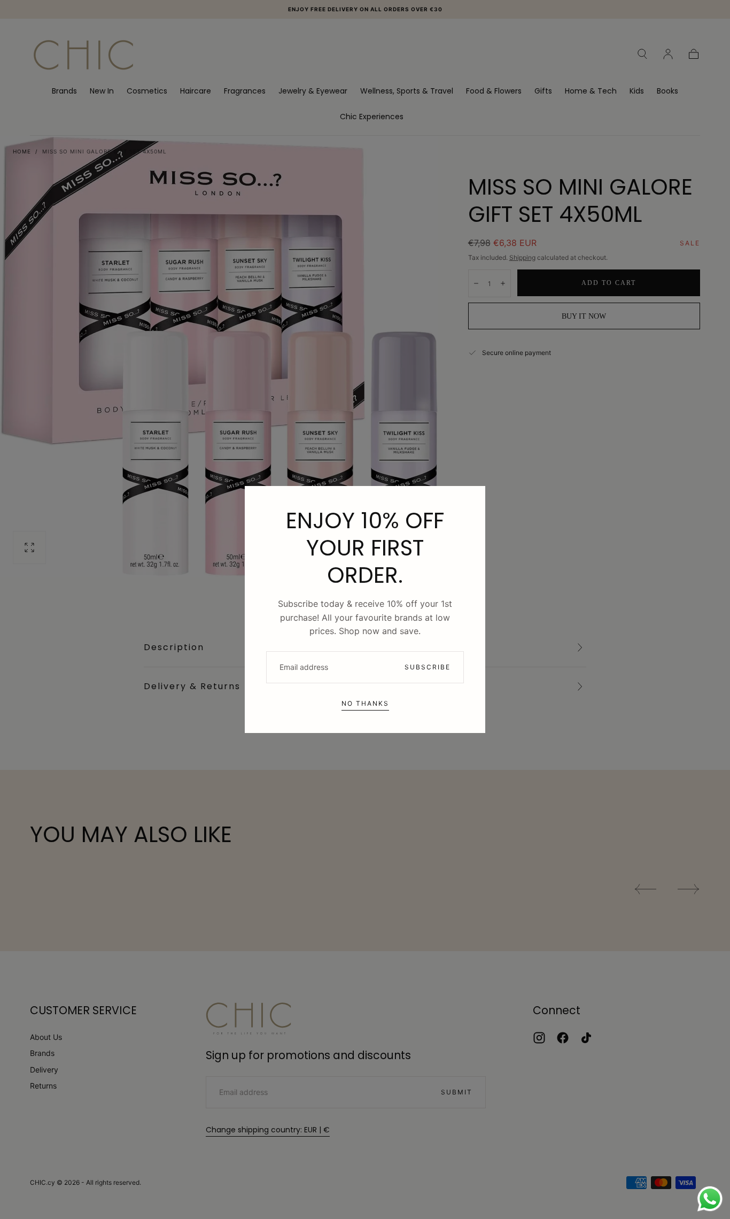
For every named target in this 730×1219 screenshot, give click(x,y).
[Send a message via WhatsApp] (710, 1199)
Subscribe (428, 667)
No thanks (365, 703)
